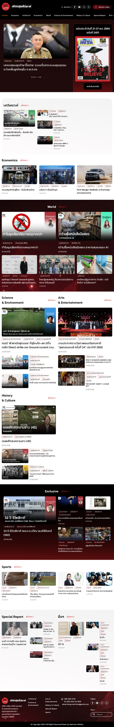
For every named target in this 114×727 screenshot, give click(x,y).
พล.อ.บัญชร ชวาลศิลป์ (23, 436)
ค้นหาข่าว (67, 7)
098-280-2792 (69, 698)
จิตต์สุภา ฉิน (76, 243)
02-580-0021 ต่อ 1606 (72, 701)
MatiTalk (37, 60)
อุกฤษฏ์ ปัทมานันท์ (45, 276)
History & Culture (83, 15)
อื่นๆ (110, 15)
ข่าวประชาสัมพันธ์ (85, 339)
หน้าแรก (5, 15)
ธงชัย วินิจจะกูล (63, 545)
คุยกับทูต (15, 276)
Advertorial (91, 356)
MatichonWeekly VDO (23, 60)
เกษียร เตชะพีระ (90, 515)
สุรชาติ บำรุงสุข (19, 129)
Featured (8, 60)
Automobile (81, 186)
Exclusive (15, 15)
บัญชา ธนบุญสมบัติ (44, 339)
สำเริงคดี (68, 641)
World (48, 15)
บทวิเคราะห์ (26, 15)
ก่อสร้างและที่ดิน (44, 186)
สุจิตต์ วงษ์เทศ (48, 470)
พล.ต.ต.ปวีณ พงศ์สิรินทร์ (26, 526)
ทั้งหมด (51, 398)
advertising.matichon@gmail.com (75, 704)
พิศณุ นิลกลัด (6, 591)
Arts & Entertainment (67, 339)
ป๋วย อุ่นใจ (46, 379)
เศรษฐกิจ (27, 186)
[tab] (31, 77)
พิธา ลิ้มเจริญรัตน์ (99, 542)
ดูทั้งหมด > (25, 105)
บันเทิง (97, 339)
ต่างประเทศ (23, 276)
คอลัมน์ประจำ (9, 64)
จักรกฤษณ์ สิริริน (21, 243)
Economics (38, 15)
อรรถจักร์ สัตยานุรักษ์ (65, 515)
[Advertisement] (91, 124)
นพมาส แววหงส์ (105, 376)
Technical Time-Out (43, 588)
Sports (5, 588)
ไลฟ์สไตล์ (108, 186)
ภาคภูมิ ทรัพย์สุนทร (37, 364)
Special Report (100, 15)
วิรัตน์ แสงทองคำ (17, 186)
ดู (48, 398)
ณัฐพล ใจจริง (48, 450)
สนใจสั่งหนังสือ (93, 86)
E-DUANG (53, 111)
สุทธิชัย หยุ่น (81, 276)
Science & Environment (63, 15)
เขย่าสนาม (78, 588)
